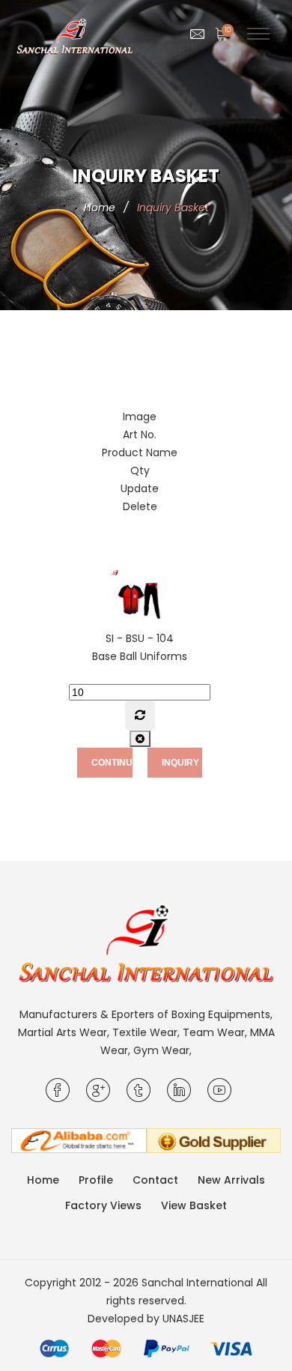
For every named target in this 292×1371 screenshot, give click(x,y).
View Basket (194, 1205)
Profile (96, 1179)
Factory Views (103, 1205)
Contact (155, 1179)
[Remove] (140, 738)
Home (99, 207)
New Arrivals (231, 1179)
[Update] (140, 715)
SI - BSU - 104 (140, 638)
